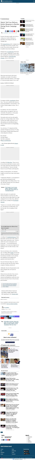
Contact (9, 309)
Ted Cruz (11, 324)
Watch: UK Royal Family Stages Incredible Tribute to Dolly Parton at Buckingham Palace (12, 394)
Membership (14, 450)
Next (1, 432)
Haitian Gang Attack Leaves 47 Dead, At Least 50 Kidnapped (12, 384)
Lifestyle (2, 454)
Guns (13, 322)
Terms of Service (22, 457)
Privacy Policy (14, 233)
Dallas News (9, 162)
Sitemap (19, 457)
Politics (12, 323)
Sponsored (13, 454)
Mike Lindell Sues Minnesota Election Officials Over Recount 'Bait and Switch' (29, 35)
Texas (15, 324)
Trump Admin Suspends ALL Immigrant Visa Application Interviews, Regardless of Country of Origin (12, 414)
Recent (6, 309)
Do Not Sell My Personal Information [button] (28, 457)
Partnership (29, 440)
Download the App (26, 449)
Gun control (9, 322)
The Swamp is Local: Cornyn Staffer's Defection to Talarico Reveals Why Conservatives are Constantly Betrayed (11, 189)
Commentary (5, 19)
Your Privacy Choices (18, 459)
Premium (2, 449)
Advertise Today (15, 294)
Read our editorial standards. (12, 303)
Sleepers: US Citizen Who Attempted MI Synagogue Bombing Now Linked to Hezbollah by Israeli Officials (12, 420)
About (13, 449)
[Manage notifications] (2, 458)
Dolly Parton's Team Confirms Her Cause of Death (29, 21)
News (1, 450)
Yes (3, 229)
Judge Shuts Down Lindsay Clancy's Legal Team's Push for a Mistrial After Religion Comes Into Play (29, 43)
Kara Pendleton (6, 307)
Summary (3, 309)
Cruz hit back (12, 100)
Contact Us (29, 438)
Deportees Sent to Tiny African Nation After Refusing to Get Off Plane (29, 39)
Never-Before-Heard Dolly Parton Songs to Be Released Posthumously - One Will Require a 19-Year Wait (12, 427)
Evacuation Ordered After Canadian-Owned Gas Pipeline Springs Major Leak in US (26, 72)
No (5, 229)
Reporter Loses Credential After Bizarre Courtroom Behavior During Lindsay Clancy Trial (29, 30)
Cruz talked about (10, 51)
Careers (28, 439)
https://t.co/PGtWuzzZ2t (6, 140)
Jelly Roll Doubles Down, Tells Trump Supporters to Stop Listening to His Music (29, 25)
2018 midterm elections (8, 321)
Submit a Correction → (4, 299)
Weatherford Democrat (11, 237)
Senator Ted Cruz (6, 44)
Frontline (12, 252)
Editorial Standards (30, 436)
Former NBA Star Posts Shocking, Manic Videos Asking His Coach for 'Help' (12, 379)
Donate (13, 452)
